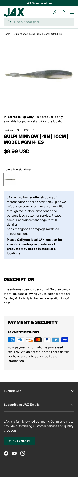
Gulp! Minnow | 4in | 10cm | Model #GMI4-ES (38, 34)
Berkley (8, 130)
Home (7, 34)
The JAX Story (19, 441)
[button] (63, 12)
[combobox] (39, 22)
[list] (39, 75)
